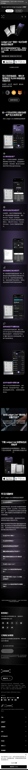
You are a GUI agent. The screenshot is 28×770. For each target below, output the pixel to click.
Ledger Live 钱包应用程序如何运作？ (12, 570)
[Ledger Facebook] (7, 623)
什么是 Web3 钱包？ (9, 535)
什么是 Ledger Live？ (9, 564)
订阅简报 (6, 651)
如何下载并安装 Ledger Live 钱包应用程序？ (12, 578)
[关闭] (26, 754)
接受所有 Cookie (14, 766)
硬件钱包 (19, 523)
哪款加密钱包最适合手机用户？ (11, 551)
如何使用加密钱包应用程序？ (11, 546)
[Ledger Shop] (22, 16)
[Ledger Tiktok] (7, 627)
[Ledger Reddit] (3, 623)
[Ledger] (2, 16)
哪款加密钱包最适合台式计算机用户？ (12, 558)
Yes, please (9, 10)
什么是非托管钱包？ (8, 541)
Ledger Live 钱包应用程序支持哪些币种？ (13, 585)
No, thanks (18, 10)
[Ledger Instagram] (12, 623)
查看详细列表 (14, 100)
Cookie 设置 (14, 762)
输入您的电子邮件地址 (8, 646)
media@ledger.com (6, 618)
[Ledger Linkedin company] (3, 627)
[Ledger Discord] (12, 627)
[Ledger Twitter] (17, 623)
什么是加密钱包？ (8, 502)
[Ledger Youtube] (21, 623)
